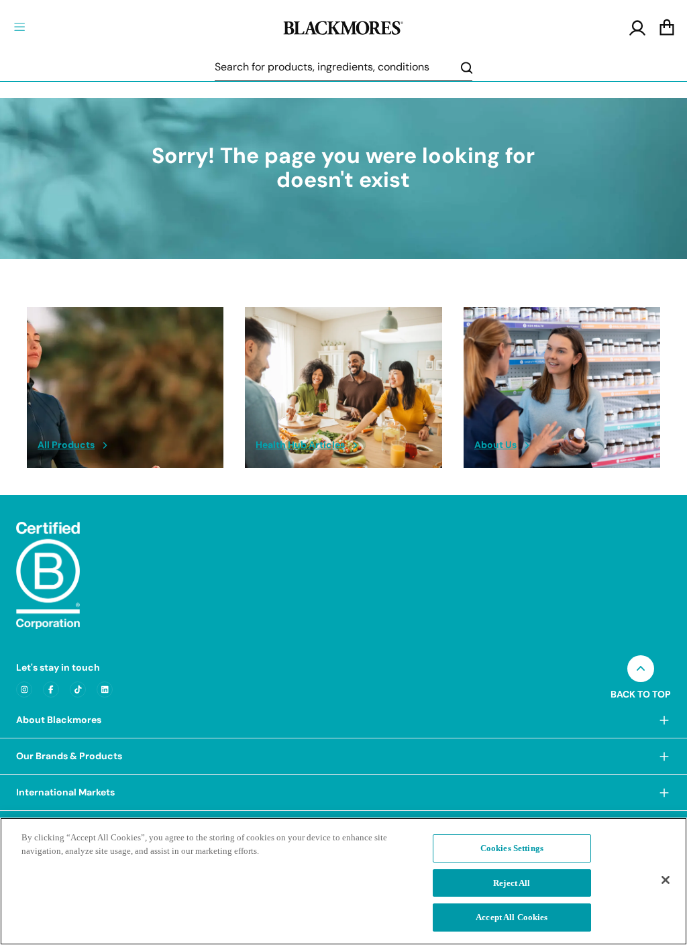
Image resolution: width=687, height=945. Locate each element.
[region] (343, 881)
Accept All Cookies (511, 917)
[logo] (343, 26)
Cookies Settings (511, 848)
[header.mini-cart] (666, 28)
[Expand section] (664, 720)
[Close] (665, 880)
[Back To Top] (640, 668)
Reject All (511, 883)
